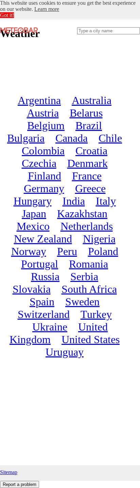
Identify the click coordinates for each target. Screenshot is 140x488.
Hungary (33, 201)
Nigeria (99, 239)
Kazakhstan (82, 213)
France (87, 176)
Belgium (46, 125)
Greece (90, 188)
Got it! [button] (7, 15)
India (74, 201)
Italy (106, 201)
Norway (28, 251)
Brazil (88, 125)
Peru (67, 251)
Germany (44, 188)
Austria (43, 113)
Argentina (39, 100)
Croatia (91, 151)
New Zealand (43, 239)
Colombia (43, 151)
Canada (71, 138)
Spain (42, 302)
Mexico (33, 226)
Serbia (84, 276)
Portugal (39, 264)
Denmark (87, 163)
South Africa (89, 289)
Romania (88, 264)
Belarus (86, 113)
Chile (110, 138)
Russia (45, 276)
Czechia (39, 163)
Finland (44, 176)
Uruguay (65, 352)
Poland (103, 251)
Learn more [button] (46, 9)
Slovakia (32, 289)
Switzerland (44, 314)
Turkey (96, 314)
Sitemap (8, 472)
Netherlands (86, 226)
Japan (34, 213)
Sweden (82, 302)
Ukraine (49, 327)
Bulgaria (26, 138)
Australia (91, 100)
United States (91, 339)
